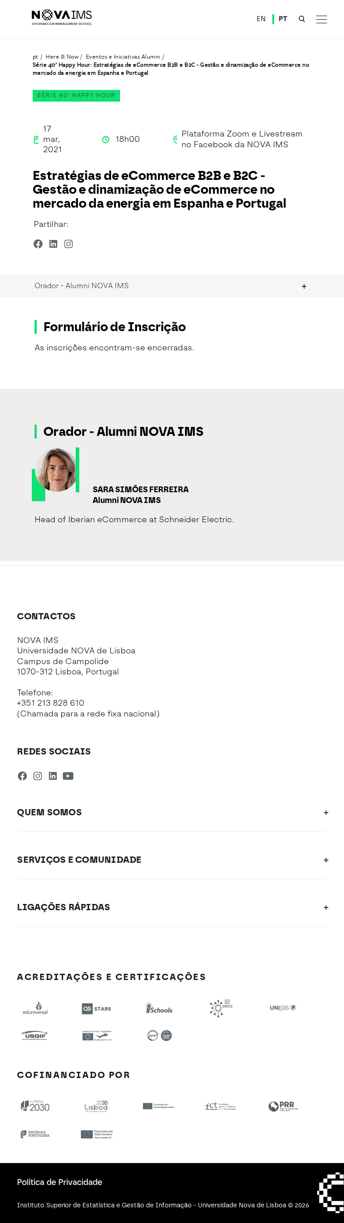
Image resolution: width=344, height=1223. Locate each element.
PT (283, 19)
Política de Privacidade (59, 1182)
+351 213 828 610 (50, 703)
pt (36, 56)
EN (261, 19)
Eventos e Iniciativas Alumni (123, 56)
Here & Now (62, 56)
